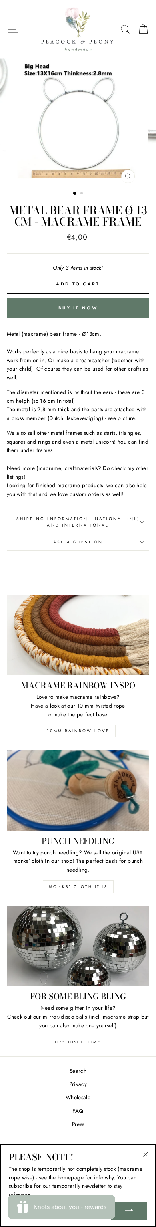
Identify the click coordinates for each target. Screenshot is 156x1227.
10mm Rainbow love (78, 731)
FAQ (77, 1111)
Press (78, 1124)
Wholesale (78, 1097)
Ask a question (78, 542)
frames (44, 450)
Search (78, 1071)
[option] (78, 122)
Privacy (78, 1084)
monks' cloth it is (78, 887)
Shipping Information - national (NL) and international (78, 522)
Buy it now (78, 308)
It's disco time (78, 1042)
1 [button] (75, 194)
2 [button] (82, 194)
